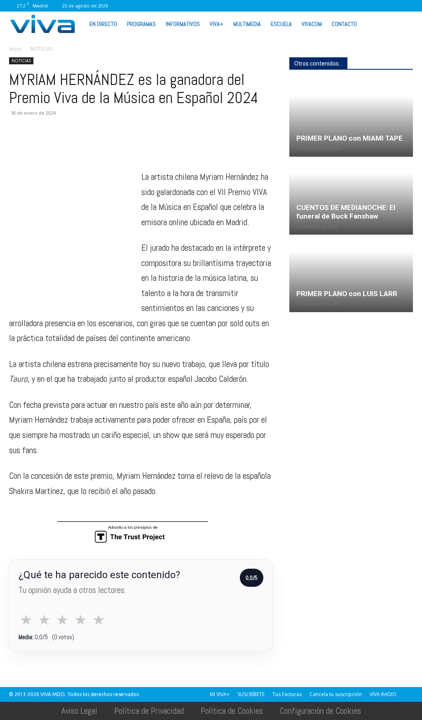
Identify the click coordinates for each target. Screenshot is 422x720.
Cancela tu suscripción (335, 694)
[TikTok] (339, 6)
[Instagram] (311, 6)
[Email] (74, 146)
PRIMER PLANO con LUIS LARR (346, 293)
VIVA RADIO (383, 694)
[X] (352, 6)
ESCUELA (281, 24)
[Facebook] (298, 6)
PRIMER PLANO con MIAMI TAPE (349, 138)
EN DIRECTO (103, 24)
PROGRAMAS (141, 24)
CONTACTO (344, 24)
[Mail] (325, 6)
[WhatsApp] (379, 6)
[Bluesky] (407, 6)
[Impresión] (93, 146)
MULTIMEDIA (247, 24)
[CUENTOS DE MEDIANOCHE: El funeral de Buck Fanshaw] (351, 196)
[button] (403, 23)
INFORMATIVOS (183, 24)
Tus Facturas (287, 694)
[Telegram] (112, 146)
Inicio (15, 48)
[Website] (366, 6)
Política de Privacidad (149, 710)
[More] (150, 146)
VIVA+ (216, 24)
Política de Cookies (232, 710)
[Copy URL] (131, 146)
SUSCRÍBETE (251, 694)
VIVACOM (312, 24)
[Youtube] (393, 6)
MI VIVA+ (220, 694)
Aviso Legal (79, 710)
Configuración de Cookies (320, 710)
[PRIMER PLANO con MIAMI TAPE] (351, 118)
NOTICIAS (21, 61)
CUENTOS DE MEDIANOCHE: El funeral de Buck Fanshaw (345, 211)
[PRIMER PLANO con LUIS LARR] (351, 274)
